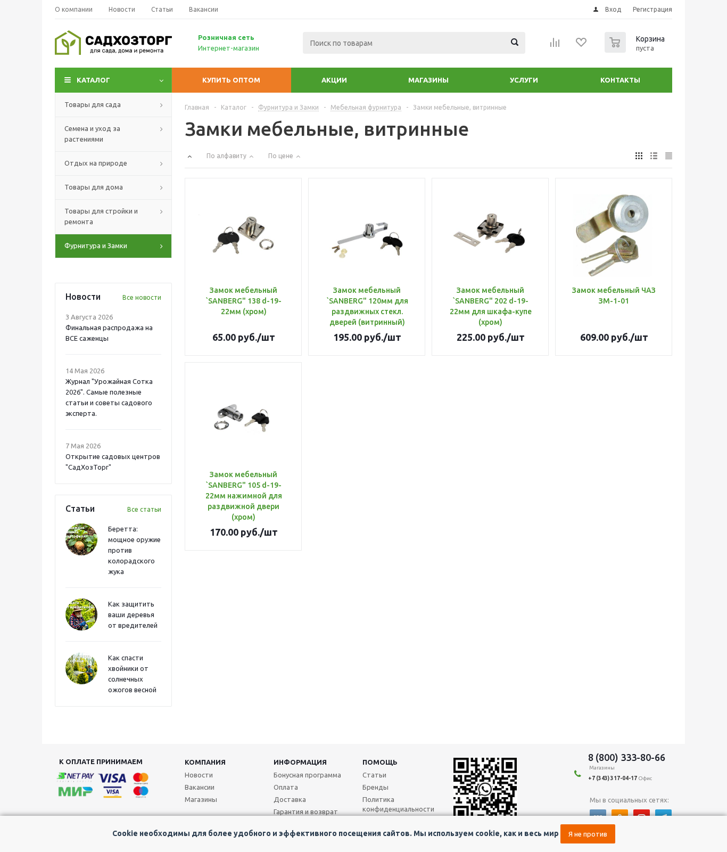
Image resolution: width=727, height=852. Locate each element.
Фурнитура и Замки (95, 245)
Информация (300, 762)
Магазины (428, 80)
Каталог (93, 80)
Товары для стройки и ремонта (101, 216)
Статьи (374, 775)
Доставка (290, 799)
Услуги (524, 80)
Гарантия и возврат (306, 811)
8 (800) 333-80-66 (626, 757)
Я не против (587, 834)
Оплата (286, 787)
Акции (334, 80)
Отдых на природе (95, 163)
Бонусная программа (307, 775)
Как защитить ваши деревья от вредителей (133, 614)
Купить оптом (231, 80)
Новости (199, 775)
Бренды (375, 787)
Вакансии (199, 787)
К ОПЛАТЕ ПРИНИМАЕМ (101, 761)
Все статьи (144, 509)
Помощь (380, 762)
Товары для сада (92, 104)
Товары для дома (93, 187)
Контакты (620, 80)
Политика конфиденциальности (398, 804)
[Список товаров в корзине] (636, 49)
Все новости (141, 297)
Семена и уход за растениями (92, 134)
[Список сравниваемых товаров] (555, 46)
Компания (205, 762)
